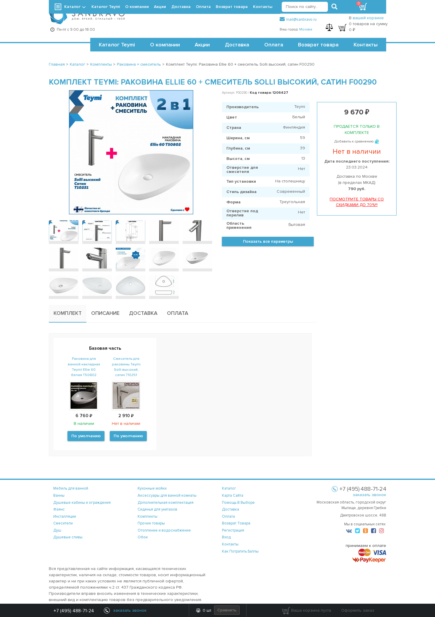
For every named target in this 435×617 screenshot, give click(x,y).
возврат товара (236, 523)
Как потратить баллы (240, 551)
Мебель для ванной (70, 488)
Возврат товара (318, 44)
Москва (305, 29)
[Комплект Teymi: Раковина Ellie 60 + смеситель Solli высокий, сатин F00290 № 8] (130, 258)
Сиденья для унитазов (157, 509)
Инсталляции (64, 516)
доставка (230, 509)
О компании (165, 44)
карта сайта (232, 495)
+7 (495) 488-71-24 (74, 610)
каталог (229, 488)
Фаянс (59, 509)
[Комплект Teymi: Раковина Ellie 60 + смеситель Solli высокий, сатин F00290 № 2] (97, 230)
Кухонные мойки (152, 488)
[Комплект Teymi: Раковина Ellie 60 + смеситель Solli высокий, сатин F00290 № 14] (164, 285)
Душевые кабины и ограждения (82, 502)
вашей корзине (368, 17)
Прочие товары (151, 523)
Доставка (237, 44)
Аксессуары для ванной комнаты (167, 495)
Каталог (72, 6)
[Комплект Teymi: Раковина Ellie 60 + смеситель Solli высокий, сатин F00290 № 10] (197, 258)
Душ (57, 530)
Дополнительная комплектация (166, 502)
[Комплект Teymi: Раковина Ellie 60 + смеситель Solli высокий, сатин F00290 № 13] (130, 285)
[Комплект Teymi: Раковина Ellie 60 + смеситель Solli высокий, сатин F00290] (131, 152)
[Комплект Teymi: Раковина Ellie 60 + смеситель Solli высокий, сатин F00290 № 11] (63, 285)
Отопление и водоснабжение (164, 530)
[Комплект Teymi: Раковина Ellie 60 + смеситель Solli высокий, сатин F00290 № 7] (97, 258)
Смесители (63, 523)
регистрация (233, 530)
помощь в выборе (238, 502)
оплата (228, 516)
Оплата (273, 44)
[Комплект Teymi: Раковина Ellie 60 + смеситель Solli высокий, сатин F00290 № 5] (197, 230)
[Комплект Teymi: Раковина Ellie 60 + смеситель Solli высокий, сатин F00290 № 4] (164, 230)
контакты (230, 544)
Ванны (59, 495)
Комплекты (147, 516)
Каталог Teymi (117, 44)
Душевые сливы (68, 537)
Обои (143, 537)
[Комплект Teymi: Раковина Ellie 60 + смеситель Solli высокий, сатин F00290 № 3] (130, 230)
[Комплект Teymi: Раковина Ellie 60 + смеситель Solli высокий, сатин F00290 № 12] (97, 285)
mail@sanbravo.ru (301, 19)
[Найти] (334, 7)
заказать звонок (369, 494)
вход (226, 537)
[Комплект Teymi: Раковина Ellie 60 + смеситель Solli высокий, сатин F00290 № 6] (63, 258)
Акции (202, 44)
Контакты (366, 44)
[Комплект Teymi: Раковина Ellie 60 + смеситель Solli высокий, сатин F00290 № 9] (164, 258)
